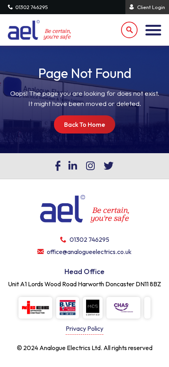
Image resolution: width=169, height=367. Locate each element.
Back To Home (84, 124)
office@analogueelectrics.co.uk (89, 252)
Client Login (151, 7)
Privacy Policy (84, 328)
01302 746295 (31, 7)
